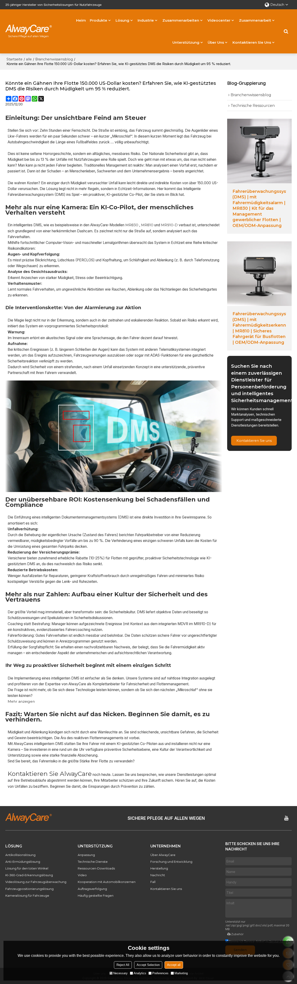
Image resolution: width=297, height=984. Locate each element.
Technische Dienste (93, 861)
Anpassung (86, 855)
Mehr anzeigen (21, 701)
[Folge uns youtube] (286, 818)
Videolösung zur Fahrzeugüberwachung (35, 882)
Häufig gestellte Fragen (95, 895)
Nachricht (157, 875)
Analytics (140, 973)
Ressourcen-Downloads (96, 868)
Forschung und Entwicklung (171, 861)
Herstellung (159, 868)
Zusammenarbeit (255, 20)
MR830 (131, 225)
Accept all (174, 965)
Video (82, 875)
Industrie (146, 20)
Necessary (120, 973)
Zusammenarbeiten (180, 20)
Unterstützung (185, 42)
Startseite (14, 59)
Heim (81, 20)
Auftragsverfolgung (92, 889)
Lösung (122, 20)
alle (29, 59)
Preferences (160, 973)
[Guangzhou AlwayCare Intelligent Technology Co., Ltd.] (28, 29)
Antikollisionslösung (20, 855)
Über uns (216, 42)
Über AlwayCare (162, 855)
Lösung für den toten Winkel (26, 868)
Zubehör (237, 934)
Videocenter (218, 20)
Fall (152, 882)
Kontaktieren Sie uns (251, 42)
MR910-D (169, 225)
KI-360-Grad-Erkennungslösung (29, 875)
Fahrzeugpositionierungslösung (29, 889)
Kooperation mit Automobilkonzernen (107, 882)
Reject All (122, 965)
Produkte (98, 20)
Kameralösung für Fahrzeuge (27, 895)
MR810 (147, 225)
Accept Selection (148, 965)
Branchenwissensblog (54, 59)
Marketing (181, 973)
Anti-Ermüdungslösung (22, 861)
